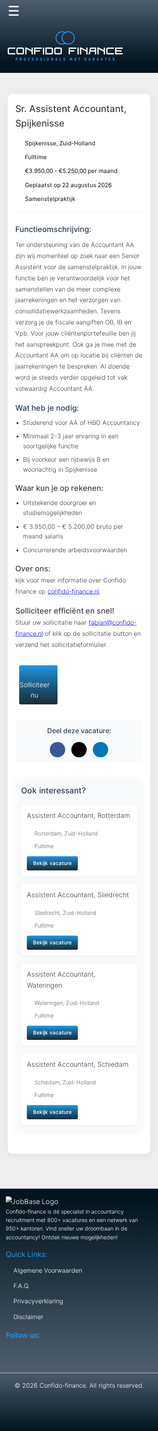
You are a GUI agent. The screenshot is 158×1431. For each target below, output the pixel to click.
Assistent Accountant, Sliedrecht (78, 895)
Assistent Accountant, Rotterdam (78, 815)
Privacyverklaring (38, 1301)
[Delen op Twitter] (79, 749)
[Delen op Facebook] (57, 749)
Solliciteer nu (34, 690)
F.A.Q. (21, 1286)
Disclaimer (28, 1317)
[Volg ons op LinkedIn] (127, 11)
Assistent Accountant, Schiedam (77, 1064)
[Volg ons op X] (112, 11)
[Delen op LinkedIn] (100, 749)
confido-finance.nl (73, 591)
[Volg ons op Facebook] (97, 11)
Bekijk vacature (52, 863)
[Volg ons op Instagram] (142, 11)
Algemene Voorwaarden (47, 1270)
